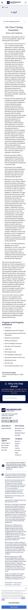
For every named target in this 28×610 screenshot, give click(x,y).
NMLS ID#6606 (8, 582)
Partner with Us (6, 443)
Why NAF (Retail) (6, 428)
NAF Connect (5, 445)
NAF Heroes (18, 430)
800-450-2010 (12, 467)
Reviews (17, 443)
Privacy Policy (8, 584)
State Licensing (17, 582)
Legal (6, 7)
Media (16, 446)
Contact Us (18, 455)
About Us (17, 441)
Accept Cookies (14, 607)
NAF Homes (5, 447)
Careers (17, 448)
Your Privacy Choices (14, 602)
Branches (17, 450)
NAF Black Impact (20, 433)
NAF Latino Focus (19, 428)
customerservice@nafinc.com (12, 489)
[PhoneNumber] (2, 2)
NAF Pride (17, 435)
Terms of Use (16, 584)
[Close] (26, 588)
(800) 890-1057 (7, 418)
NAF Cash (4, 450)
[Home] (14, 2)
